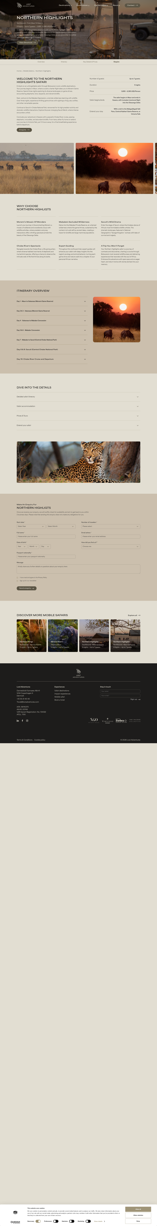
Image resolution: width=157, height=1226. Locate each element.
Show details (98, 1221)
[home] (25, 5)
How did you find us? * (89, 542)
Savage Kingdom (118, 233)
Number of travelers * (89, 522)
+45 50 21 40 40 (23, 699)
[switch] (55, 1221)
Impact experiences (62, 694)
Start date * (21, 522)
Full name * (21, 533)
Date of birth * (22, 542)
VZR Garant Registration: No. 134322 (31, 712)
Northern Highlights (43, 71)
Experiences (82, 5)
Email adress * (86, 533)
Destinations (64, 5)
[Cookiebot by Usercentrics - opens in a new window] (15, 1222)
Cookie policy (39, 740)
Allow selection (138, 1215)
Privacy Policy (42, 577)
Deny (138, 1221)
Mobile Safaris (28, 71)
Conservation (100, 5)
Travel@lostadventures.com (28, 702)
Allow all (138, 1209)
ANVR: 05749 (22, 709)
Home (19, 71)
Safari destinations (62, 691)
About (115, 5)
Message (20, 562)
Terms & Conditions (24, 740)
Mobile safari (60, 697)
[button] (65, 5)
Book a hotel (60, 700)
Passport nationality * (24, 553)
